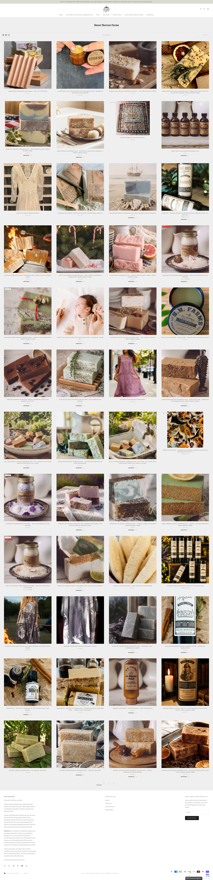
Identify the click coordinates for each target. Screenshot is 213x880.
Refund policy (109, 810)
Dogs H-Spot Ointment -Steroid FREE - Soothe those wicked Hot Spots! (185, 337)
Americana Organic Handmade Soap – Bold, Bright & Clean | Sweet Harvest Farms (28, 149)
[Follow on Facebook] (5, 866)
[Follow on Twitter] (9, 866)
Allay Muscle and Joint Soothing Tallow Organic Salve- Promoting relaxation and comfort (80, 92)
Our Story (106, 15)
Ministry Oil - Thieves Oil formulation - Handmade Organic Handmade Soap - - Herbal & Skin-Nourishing (80, 709)
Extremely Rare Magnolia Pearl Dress (132, 399)
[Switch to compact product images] (9, 35)
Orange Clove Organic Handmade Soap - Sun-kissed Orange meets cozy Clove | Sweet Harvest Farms (185, 771)
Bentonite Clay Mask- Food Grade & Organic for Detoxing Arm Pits (80, 213)
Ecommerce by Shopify (111, 873)
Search (107, 800)
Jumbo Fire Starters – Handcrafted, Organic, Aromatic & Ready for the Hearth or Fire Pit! (185, 450)
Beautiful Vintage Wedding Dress (27, 213)
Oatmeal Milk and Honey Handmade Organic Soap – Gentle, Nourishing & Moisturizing (133, 771)
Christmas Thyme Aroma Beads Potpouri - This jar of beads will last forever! (185, 276)
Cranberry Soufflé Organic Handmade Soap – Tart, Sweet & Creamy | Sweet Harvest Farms (133, 338)
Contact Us (108, 803)
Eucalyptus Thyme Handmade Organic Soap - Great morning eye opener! (80, 400)
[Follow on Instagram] (13, 866)
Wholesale (150, 15)
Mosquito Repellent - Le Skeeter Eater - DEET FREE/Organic (133, 708)
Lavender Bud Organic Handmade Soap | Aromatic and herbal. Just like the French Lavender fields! (80, 524)
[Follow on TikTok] (26, 866)
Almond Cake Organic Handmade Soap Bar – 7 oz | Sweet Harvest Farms (132, 91)
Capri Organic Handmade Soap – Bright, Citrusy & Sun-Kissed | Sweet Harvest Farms (133, 276)
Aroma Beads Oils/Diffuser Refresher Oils (185, 151)
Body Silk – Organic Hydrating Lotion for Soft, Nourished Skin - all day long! (185, 213)
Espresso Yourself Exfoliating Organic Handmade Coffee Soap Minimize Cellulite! (28, 400)
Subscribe (191, 818)
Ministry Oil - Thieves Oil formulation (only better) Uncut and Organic (27, 709)
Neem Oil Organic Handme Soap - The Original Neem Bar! (27, 770)
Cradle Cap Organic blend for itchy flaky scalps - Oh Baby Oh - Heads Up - (80, 338)
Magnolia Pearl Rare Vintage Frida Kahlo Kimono (80, 646)
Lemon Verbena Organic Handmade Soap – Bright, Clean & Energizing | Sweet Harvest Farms (185, 524)
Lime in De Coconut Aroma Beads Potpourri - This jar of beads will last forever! (27, 586)
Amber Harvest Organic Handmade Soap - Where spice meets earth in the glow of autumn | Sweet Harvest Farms (185, 92)
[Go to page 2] (113, 783)
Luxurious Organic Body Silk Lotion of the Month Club (185, 585)
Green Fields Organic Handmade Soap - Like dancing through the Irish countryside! (80, 462)
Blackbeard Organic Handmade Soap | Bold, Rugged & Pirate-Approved (132, 213)
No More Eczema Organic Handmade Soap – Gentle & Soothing (80, 770)
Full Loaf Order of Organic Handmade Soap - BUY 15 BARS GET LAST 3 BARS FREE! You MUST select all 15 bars (27, 462)
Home (61, 15)
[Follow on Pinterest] (18, 866)
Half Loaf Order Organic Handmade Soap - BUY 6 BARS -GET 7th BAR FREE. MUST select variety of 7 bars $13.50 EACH (132, 462)
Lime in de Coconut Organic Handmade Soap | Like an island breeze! (80, 585)
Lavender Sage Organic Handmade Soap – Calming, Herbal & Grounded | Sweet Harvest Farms (132, 524)
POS (100, 873)
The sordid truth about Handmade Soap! (79, 15)
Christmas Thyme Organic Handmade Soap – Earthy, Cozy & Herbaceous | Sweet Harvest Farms (27, 338)
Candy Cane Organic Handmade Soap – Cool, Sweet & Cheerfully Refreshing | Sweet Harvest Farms (80, 276)
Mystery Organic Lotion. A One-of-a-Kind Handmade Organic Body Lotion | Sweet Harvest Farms (185, 709)
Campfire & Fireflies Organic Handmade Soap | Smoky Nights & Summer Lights (27, 276)
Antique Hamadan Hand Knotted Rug (132, 137)
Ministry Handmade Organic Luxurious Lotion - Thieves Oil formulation (185, 647)
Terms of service (110, 807)
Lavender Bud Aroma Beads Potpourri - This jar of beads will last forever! (28, 524)
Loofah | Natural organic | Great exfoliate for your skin (132, 585)
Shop (98, 15)
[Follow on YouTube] (22, 866)
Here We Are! (117, 15)
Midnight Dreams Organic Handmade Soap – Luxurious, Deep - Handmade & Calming (132, 647)
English (26, 873)
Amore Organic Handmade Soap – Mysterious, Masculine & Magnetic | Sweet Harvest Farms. (80, 151)
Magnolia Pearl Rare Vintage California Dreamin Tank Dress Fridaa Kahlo (27, 647)
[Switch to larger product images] (3, 35)
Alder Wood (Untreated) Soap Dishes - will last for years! (27, 91)
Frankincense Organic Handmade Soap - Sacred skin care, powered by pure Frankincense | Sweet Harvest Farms (185, 400)
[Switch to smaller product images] (6, 35)
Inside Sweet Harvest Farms (134, 15)
